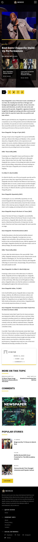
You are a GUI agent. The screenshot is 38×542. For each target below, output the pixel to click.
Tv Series (17, 439)
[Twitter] (14, 92)
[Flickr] (15, 535)
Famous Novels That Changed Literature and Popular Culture (24, 469)
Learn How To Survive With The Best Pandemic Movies (27, 73)
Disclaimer (8, 525)
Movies (5, 44)
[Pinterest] (18, 92)
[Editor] (6, 352)
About (6, 520)
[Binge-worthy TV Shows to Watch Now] (7, 444)
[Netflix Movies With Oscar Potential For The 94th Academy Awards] (7, 457)
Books (16, 465)
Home (6, 513)
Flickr (18, 535)
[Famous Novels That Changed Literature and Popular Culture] (7, 470)
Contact (7, 527)
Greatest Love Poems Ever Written (28, 379)
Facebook (9, 535)
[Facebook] (9, 92)
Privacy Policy (8, 522)
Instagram (28, 535)
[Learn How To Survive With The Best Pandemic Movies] (27, 64)
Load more (7, 481)
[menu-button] (35, 2)
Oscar (16, 452)
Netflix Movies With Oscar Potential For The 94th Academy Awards (24, 457)
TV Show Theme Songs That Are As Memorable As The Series (10, 380)
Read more (7, 76)
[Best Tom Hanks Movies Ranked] (10, 64)
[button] (2, 2)
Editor (13, 352)
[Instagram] (23, 535)
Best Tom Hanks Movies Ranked (8, 72)
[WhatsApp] (22, 92)
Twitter (9, 537)
